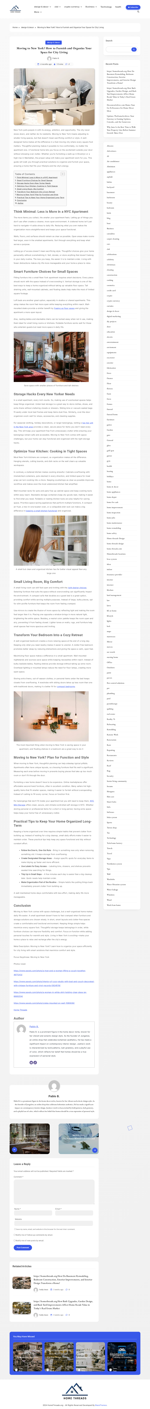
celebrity (110, 259)
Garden (110, 430)
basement (111, 192)
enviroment (111, 347)
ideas (109, 564)
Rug (108, 770)
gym (108, 461)
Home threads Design (116, 538)
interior (110, 579)
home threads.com (114, 548)
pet (108, 688)
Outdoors (111, 667)
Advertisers (111, 151)
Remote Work (112, 734)
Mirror (109, 641)
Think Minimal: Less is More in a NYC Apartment (37, 177)
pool (108, 698)
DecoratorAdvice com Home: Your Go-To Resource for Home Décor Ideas (121, 108)
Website (18, 1219)
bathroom (111, 197)
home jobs (111, 517)
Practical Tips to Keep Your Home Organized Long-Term (40, 198)
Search (109, 40)
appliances (111, 171)
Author (21, 203)
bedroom (110, 207)
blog (108, 218)
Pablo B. (55, 58)
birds (109, 213)
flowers (110, 388)
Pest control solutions (115, 683)
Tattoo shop (112, 827)
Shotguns (110, 791)
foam (109, 393)
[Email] (31, 1062)
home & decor (112, 486)
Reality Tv (111, 719)
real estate (111, 714)
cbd (56, 7)
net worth (111, 652)
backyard (110, 187)
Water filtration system (116, 884)
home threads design (115, 543)
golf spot (110, 450)
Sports (109, 822)
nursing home (112, 657)
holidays (110, 476)
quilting (110, 708)
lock (108, 626)
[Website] (35, 1062)
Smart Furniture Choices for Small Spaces (34, 180)
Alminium (111, 166)
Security (110, 776)
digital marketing (114, 316)
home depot (112, 497)
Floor (109, 383)
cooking (110, 280)
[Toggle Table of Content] (61, 174)
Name (17, 1209)
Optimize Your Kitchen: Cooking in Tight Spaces (37, 186)
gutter (109, 455)
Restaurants (112, 755)
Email (58, 1209)
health (118, 7)
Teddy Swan (43, 1290)
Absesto (110, 146)
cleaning (110, 269)
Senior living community (117, 781)
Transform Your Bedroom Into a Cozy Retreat (36, 192)
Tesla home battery (114, 843)
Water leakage (112, 889)
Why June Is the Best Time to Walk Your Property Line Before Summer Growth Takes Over (121, 130)
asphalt (110, 176)
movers (110, 647)
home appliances (113, 492)
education (111, 331)
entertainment (113, 342)
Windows (111, 894)
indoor (109, 569)
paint (109, 672)
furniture (110, 419)
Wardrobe (111, 879)
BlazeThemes (101, 1405)
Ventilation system (114, 863)
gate (108, 435)
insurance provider (114, 574)
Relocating (111, 724)
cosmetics (111, 285)
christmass (111, 264)
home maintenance (114, 523)
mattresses (111, 636)
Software (110, 812)
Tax (108, 832)
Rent (109, 745)
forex (109, 399)
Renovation (111, 739)
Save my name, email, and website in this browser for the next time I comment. (45, 1229)
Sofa (108, 807)
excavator (111, 357)
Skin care (110, 796)
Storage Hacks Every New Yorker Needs (34, 183)
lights (109, 621)
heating (110, 471)
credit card (111, 290)
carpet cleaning (113, 238)
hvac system (112, 559)
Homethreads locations (116, 554)
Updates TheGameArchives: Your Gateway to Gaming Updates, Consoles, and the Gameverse (120, 119)
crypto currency (72, 7)
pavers (109, 678)
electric (110, 337)
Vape (109, 858)
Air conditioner (113, 161)
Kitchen (110, 590)
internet (110, 585)
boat (109, 223)
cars (108, 244)
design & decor (41, 7)
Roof (109, 765)
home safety (112, 533)
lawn (109, 605)
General (110, 440)
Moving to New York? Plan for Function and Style (37, 195)
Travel (109, 853)
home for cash (112, 502)
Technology (106, 7)
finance (110, 378)
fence (109, 373)
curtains (110, 306)
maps (109, 631)
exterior (110, 362)
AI (108, 156)
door (109, 326)
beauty (109, 202)
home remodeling (114, 528)
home (109, 481)
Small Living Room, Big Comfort (30, 189)
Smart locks (111, 801)
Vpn (108, 869)
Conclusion (22, 200)
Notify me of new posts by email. (30, 1240)
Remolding (111, 729)
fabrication (111, 368)
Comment (18, 1177)
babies (109, 182)
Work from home (114, 905)
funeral (110, 409)
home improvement (115, 507)
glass (109, 445)
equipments (111, 352)
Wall (108, 874)
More (36, 12)
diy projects (111, 321)
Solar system (112, 817)
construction (112, 275)
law (108, 600)
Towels (109, 848)
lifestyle (110, 616)
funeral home (112, 414)
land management (114, 595)
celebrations (112, 254)
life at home (112, 610)
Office (109, 662)
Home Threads (20, 1010)
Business (90, 7)
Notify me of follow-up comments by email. (34, 1235)
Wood (109, 900)
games (109, 424)
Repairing (111, 750)
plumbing (111, 693)
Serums (110, 786)
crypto (109, 295)
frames (109, 404)
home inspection (113, 512)
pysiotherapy (112, 703)
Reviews (110, 760)
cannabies (111, 233)
